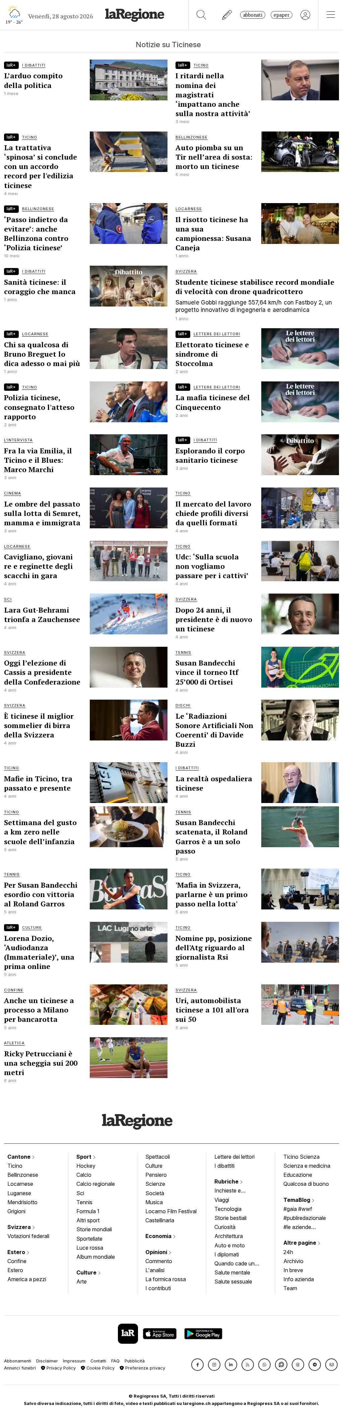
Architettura (228, 1236)
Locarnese (20, 1183)
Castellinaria (159, 1220)
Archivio (293, 1261)
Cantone (19, 1156)
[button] (197, 1364)
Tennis (84, 1202)
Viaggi (221, 1200)
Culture (87, 1272)
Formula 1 (87, 1211)
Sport (84, 1156)
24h (288, 1252)
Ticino (14, 1165)
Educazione (297, 1174)
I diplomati (226, 1254)
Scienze (155, 1183)
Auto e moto (229, 1245)
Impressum (74, 1360)
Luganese (19, 1193)
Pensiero (156, 1174)
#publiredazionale (304, 1218)
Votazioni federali (28, 1236)
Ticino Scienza (301, 1156)
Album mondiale (95, 1256)
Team (290, 1288)
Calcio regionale (95, 1183)
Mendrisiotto (22, 1202)
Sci (80, 1193)
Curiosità (224, 1227)
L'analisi (154, 1270)
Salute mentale (232, 1272)
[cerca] (201, 15)
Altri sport (87, 1220)
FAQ (115, 1360)
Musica (154, 1202)
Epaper (281, 15)
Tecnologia (228, 1209)
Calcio (83, 1174)
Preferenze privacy (144, 1367)
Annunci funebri (20, 1367)
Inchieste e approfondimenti (234, 1191)
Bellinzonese (22, 1174)
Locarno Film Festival (171, 1211)
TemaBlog (297, 1200)
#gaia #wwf (297, 1209)
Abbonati (252, 15)
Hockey (85, 1165)
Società (154, 1193)
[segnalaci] (227, 15)
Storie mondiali (94, 1229)
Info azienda (298, 1279)
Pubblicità (135, 1360)
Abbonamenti (17, 1360)
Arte (81, 1281)
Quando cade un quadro (234, 1264)
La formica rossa (165, 1279)
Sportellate (89, 1238)
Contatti (98, 1360)
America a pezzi (26, 1279)
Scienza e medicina (306, 1165)
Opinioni (156, 1252)
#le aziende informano (297, 1228)
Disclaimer (47, 1360)
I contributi (158, 1288)
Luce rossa (89, 1247)
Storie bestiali (230, 1218)
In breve (293, 1270)
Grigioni (16, 1211)
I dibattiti (224, 1165)
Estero (16, 1252)
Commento (158, 1261)
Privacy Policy (60, 1367)
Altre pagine (300, 1242)
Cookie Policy (100, 1367)
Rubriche (227, 1181)
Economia (159, 1236)
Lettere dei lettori (234, 1156)
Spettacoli (157, 1156)
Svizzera (19, 1227)
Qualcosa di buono (306, 1183)
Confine (16, 1261)
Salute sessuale (233, 1281)
